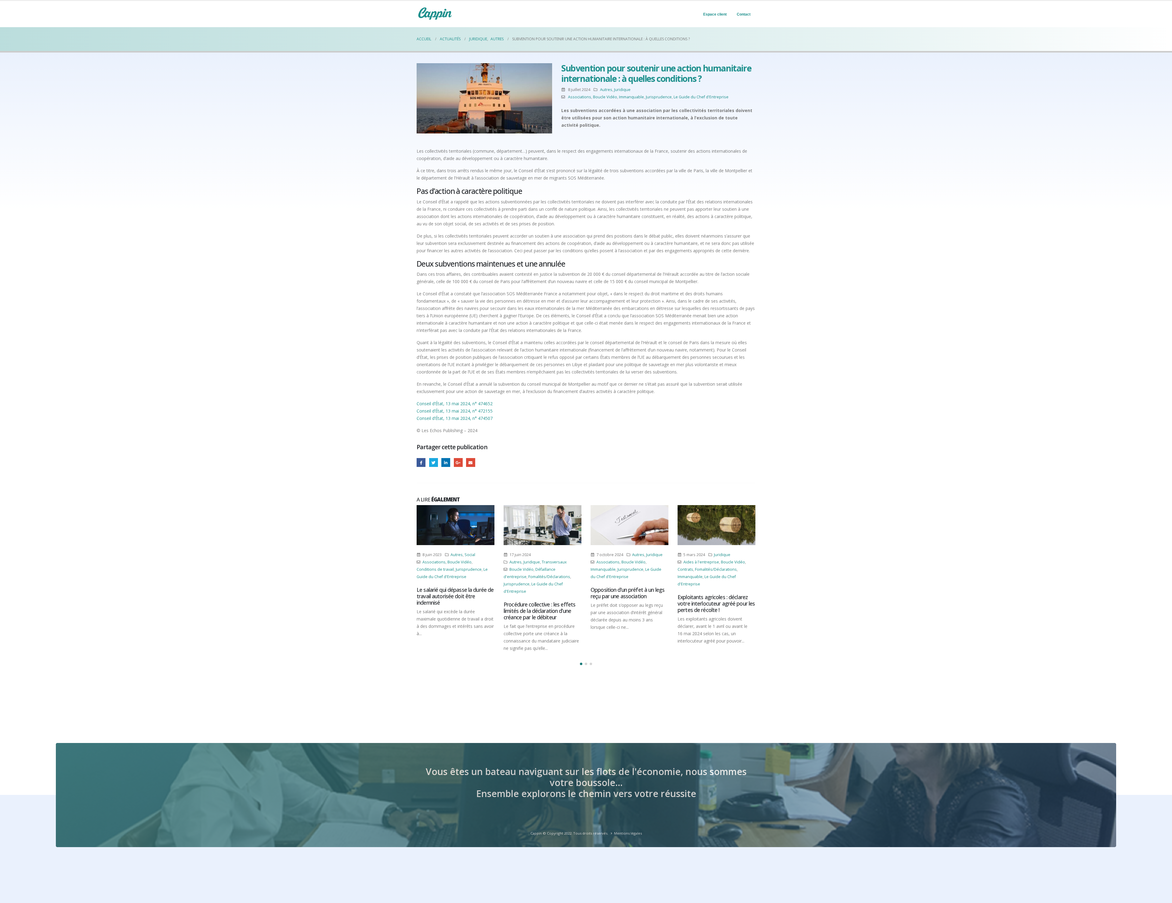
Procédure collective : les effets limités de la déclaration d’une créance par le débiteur (452, 611)
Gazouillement (433, 462)
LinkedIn (445, 462)
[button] (581, 664)
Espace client (715, 14)
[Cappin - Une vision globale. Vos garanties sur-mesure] (435, 13)
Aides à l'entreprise (614, 562)
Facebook (421, 462)
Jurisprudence (659, 97)
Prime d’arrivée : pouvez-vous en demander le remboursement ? (714, 593)
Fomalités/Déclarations (462, 576)
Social (733, 554)
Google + (458, 462)
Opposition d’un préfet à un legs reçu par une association (540, 593)
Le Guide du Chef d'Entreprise (701, 97)
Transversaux (467, 562)
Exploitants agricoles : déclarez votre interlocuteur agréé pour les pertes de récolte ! (629, 603)
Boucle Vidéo (605, 97)
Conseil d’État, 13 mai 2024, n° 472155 (455, 411)
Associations (579, 97)
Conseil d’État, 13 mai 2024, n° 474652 (455, 403)
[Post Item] (455, 525)
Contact (744, 14)
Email (470, 462)
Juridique (622, 89)
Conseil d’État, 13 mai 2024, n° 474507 (455, 418)
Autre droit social (723, 562)
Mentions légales (628, 833)
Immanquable (631, 97)
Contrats (598, 569)
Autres (606, 89)
